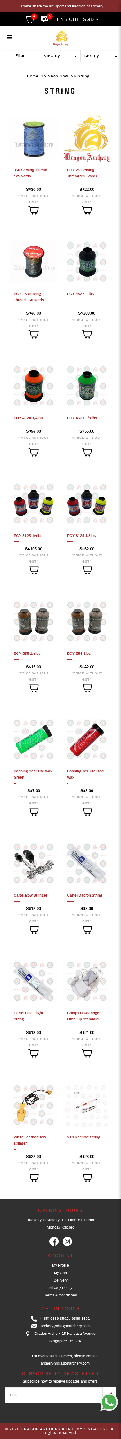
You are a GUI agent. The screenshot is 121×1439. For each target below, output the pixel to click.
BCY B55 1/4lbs (27, 653)
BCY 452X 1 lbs (80, 294)
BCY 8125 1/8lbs (81, 535)
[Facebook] (54, 1241)
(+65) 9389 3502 (54, 1318)
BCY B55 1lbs (79, 653)
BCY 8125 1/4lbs (28, 535)
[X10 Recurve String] (87, 1105)
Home (32, 76)
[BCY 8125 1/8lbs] (87, 503)
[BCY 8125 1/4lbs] (33, 503)
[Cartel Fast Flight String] (33, 981)
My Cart (60, 1273)
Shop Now (58, 76)
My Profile (60, 1265)
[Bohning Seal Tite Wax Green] (33, 739)
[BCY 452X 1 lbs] (87, 262)
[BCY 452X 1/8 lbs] (87, 385)
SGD (89, 19)
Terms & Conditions (60, 1295)
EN (60, 19)
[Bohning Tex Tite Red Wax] (87, 739)
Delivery (61, 1280)
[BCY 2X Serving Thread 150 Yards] (33, 262)
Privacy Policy (60, 1288)
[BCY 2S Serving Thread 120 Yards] (87, 137)
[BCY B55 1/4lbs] (33, 621)
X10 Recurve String (83, 1137)
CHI (73, 19)
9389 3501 (81, 1318)
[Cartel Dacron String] (87, 863)
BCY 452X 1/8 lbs (82, 418)
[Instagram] (67, 1241)
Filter (20, 56)
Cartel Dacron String (84, 895)
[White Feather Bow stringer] (33, 1105)
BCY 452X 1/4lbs (28, 418)
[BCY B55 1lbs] (87, 621)
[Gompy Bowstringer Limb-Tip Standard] (87, 981)
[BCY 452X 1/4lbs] (33, 385)
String (84, 76)
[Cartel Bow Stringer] (33, 863)
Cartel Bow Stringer (30, 895)
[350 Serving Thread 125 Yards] (33, 137)
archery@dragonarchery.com (65, 1326)
